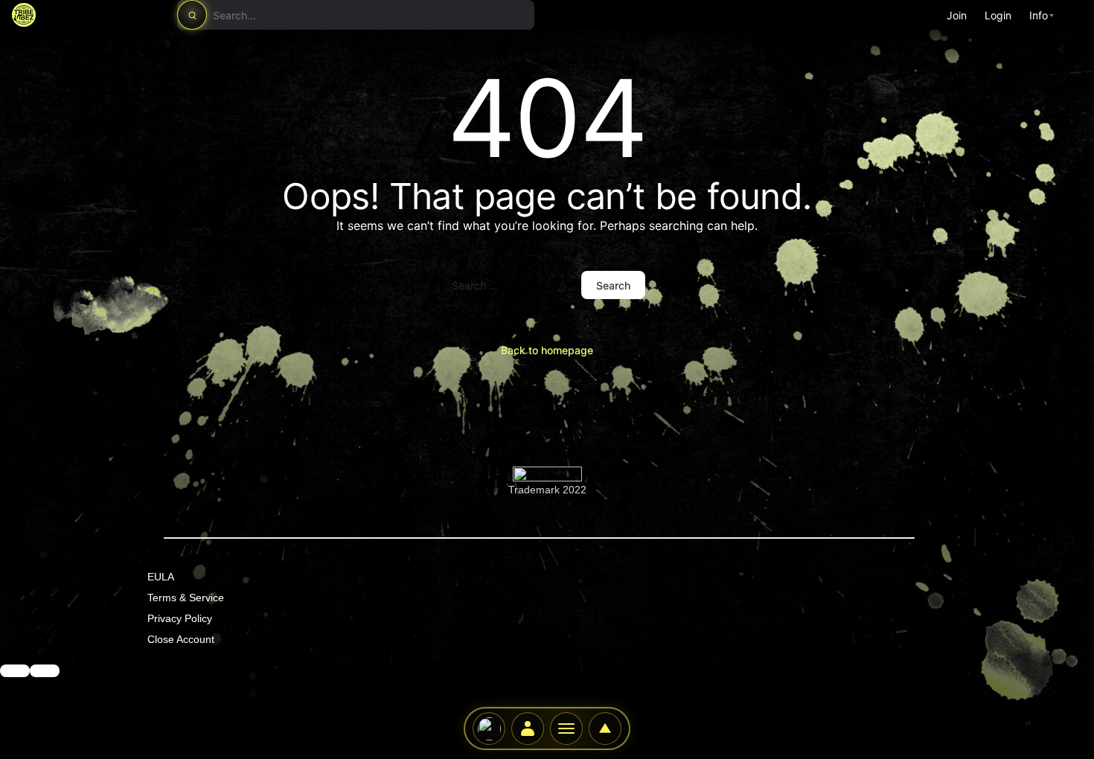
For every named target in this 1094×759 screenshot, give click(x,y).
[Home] (489, 728)
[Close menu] (15, 670)
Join (957, 15)
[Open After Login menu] (527, 728)
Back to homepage (547, 350)
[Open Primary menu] (566, 728)
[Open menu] (45, 670)
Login (998, 15)
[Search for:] (509, 285)
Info (1038, 15)
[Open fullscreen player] (605, 728)
